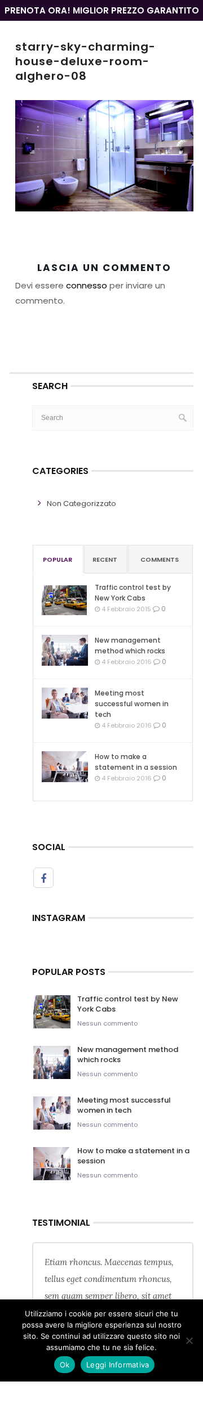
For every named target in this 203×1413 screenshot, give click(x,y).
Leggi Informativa (117, 1364)
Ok (65, 1364)
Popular (57, 559)
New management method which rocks (130, 645)
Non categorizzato (81, 503)
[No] (189, 1340)
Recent (104, 559)
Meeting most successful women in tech (132, 703)
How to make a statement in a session (136, 762)
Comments (159, 559)
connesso (86, 285)
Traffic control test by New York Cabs (133, 593)
